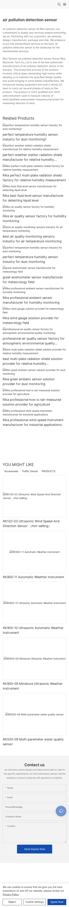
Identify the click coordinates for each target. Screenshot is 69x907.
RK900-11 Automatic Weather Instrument (33, 577)
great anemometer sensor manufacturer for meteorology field (33, 279)
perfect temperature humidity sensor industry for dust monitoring (30, 259)
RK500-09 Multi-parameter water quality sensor (33, 741)
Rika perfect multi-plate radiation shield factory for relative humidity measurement (34, 177)
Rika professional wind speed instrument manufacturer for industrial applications (33, 422)
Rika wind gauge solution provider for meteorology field (31, 320)
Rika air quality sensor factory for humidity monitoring (34, 218)
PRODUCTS (48, 471)
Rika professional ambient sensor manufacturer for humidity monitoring (31, 300)
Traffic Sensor (30, 471)
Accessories (11, 471)
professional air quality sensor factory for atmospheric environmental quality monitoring (34, 341)
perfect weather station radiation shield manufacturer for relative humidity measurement (32, 157)
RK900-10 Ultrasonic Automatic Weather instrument (33, 630)
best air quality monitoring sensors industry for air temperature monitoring (32, 239)
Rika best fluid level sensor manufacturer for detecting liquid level (33, 198)
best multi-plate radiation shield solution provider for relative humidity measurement (33, 361)
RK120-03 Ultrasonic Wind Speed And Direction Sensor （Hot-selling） (31, 523)
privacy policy (11, 894)
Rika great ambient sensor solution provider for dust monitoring (29, 381)
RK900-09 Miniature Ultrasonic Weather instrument (33, 686)
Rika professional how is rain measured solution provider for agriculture (32, 402)
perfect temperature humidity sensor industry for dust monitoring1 (30, 137)
